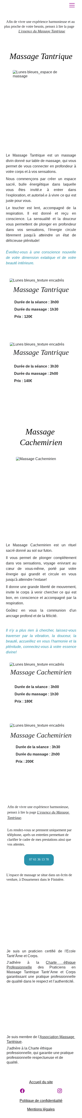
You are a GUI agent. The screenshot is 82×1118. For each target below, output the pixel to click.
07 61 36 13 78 (39, 859)
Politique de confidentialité (41, 1101)
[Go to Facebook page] (22, 1091)
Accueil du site (41, 1082)
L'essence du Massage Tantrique (41, 31)
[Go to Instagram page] (59, 1091)
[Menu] (72, 5)
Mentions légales (41, 1109)
